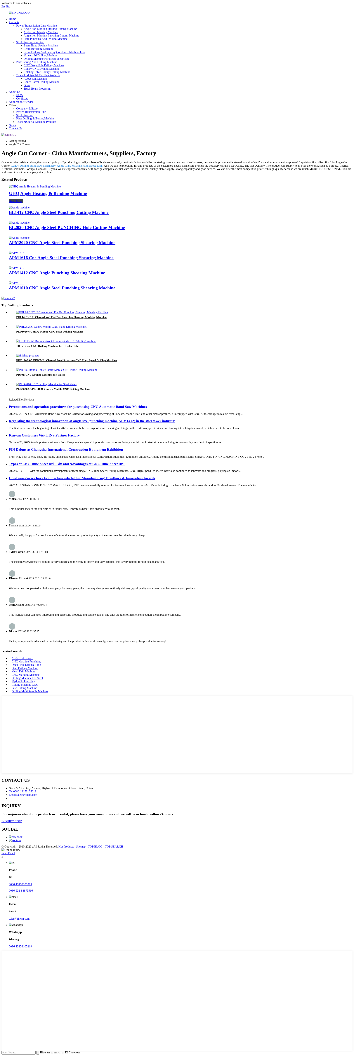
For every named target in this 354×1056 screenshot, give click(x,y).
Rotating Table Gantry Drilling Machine (47, 72)
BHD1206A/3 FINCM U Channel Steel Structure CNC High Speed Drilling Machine (66, 360)
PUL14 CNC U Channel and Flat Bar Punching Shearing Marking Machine (61, 317)
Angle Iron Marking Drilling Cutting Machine (50, 28)
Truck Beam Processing (37, 88)
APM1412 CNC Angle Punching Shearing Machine (57, 272)
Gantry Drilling (20, 165)
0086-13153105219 (20, 884)
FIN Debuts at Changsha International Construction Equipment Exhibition (66, 449)
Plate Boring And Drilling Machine (36, 62)
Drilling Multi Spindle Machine (30, 691)
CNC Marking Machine (25, 674)
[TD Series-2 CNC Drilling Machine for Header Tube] (56, 341)
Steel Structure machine (30, 42)
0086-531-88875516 (21, 890)
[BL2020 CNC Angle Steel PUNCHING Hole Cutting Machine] (19, 222)
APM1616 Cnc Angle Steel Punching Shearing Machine (61, 257)
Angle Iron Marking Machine (41, 32)
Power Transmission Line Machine (36, 25)
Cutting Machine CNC (25, 684)
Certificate (22, 98)
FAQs (19, 95)
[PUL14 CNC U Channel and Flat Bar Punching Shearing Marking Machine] (62, 312)
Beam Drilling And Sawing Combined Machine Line (54, 52)
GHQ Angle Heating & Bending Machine (48, 193)
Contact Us (15, 128)
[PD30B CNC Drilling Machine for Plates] (56, 369)
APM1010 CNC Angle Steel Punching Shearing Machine (62, 288)
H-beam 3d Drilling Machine (40, 55)
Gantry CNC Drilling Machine (41, 68)
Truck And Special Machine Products (38, 75)
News (12, 125)
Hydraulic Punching (23, 681)
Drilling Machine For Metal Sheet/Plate (46, 58)
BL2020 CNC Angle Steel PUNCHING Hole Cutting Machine (67, 227)
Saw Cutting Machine (24, 688)
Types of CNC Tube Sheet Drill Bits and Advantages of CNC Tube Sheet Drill (67, 464)
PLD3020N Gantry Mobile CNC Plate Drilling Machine (49, 331)
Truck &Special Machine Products (36, 121)
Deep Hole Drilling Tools (26, 664)
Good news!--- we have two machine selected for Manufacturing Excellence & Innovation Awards (82, 478)
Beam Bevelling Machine (38, 48)
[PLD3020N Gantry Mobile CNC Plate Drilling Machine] (51, 326)
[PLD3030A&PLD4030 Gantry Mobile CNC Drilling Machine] (46, 384)
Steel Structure (24, 115)
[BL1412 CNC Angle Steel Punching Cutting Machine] (19, 207)
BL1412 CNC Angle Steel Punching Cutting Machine (59, 212)
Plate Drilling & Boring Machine (35, 118)
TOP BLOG (95, 846)
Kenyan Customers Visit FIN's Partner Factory (44, 435)
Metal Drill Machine (23, 671)
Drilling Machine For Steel (27, 678)
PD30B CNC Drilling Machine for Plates (40, 374)
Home (12, 18)
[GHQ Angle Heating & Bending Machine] (35, 186)
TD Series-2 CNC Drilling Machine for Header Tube (47, 346)
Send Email (8, 853)
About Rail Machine (35, 78)
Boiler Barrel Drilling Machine (41, 81)
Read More (15, 201)
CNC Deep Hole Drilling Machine (44, 65)
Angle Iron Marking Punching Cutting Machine (51, 35)
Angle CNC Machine (69, 165)
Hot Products (66, 846)
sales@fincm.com (19, 918)
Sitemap (81, 846)
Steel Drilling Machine (25, 668)
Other (27, 85)
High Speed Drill (93, 165)
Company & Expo (27, 108)
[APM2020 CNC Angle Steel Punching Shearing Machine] (19, 237)
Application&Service (21, 101)
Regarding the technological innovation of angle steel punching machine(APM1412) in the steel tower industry (92, 421)
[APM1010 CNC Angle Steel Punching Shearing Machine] (16, 283)
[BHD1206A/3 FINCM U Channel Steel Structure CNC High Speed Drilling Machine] (27, 355)
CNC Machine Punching (26, 661)
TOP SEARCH (114, 846)
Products (14, 22)
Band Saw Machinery (42, 165)
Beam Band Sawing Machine (41, 45)
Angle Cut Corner (22, 658)
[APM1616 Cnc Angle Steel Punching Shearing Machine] (16, 252)
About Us (14, 91)
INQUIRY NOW (11, 821)
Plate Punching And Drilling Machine (45, 38)
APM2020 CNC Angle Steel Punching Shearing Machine (62, 242)
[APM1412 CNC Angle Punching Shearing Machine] (16, 267)
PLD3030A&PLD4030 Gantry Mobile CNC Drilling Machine (53, 389)
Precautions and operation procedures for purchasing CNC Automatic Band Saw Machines (78, 407)
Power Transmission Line (31, 111)
